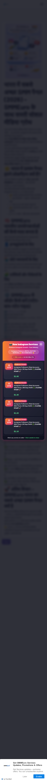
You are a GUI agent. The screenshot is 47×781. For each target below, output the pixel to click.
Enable (39, 776)
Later (25, 776)
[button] (23, 370)
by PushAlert (8, 779)
